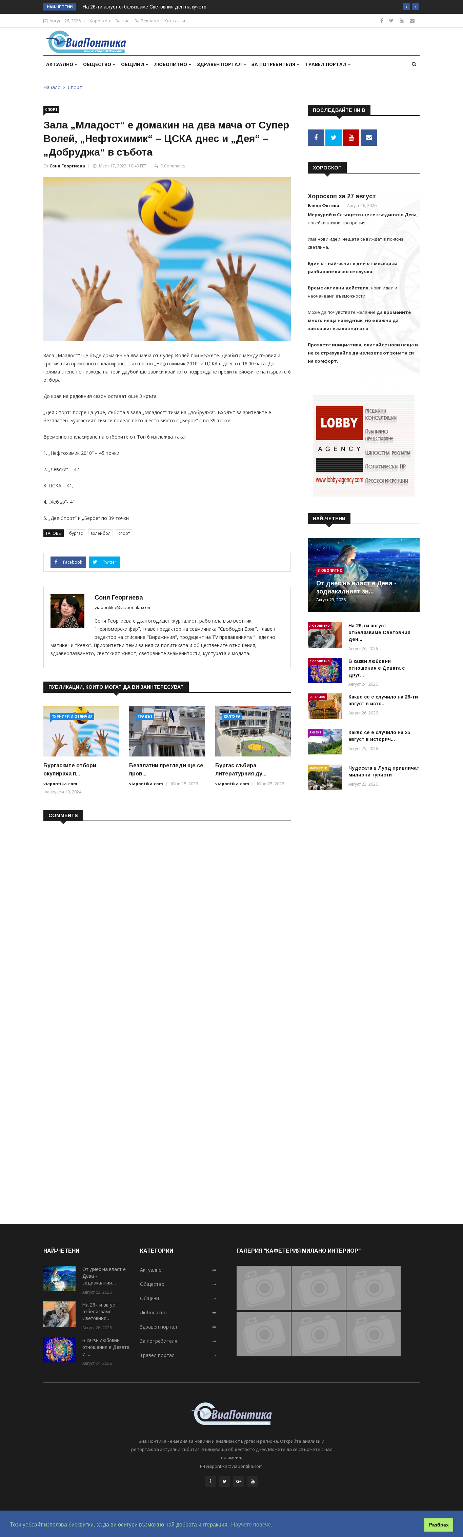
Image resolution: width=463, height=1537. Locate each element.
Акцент (315, 732)
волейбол (100, 533)
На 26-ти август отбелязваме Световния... (99, 1311)
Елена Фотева (323, 205)
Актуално (60, 64)
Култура (232, 716)
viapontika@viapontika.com (123, 607)
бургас (76, 533)
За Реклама (146, 21)
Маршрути (318, 768)
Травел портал (326, 64)
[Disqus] (167, 914)
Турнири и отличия (72, 716)
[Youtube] (402, 20)
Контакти (174, 21)
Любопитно (171, 64)
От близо (317, 697)
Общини (133, 64)
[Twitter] (391, 20)
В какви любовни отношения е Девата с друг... (376, 668)
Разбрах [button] (439, 1525)
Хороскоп (99, 21)
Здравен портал (220, 64)
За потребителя (274, 64)
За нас (122, 21)
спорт (124, 533)
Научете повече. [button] (251, 1525)
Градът (145, 716)
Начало (52, 87)
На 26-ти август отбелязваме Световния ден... (379, 632)
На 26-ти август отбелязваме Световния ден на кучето (144, 6)
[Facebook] (381, 20)
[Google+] (238, 1481)
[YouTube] (252, 1481)
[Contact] (412, 20)
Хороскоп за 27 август (342, 196)
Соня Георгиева (67, 166)
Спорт (75, 87)
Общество (98, 64)
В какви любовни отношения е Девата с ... (105, 1347)
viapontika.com (60, 784)
